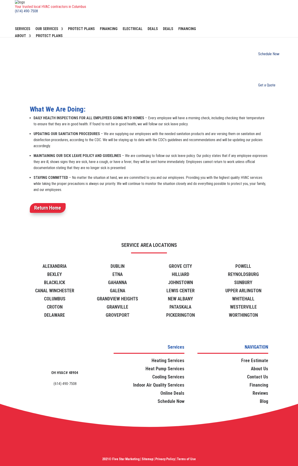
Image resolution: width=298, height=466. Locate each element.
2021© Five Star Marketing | (121, 459)
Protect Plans (81, 29)
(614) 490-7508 (26, 11)
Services (22, 29)
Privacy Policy (165, 459)
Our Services (46, 29)
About (20, 36)
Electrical (132, 29)
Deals (153, 29)
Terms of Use (186, 459)
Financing (109, 29)
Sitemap (147, 459)
